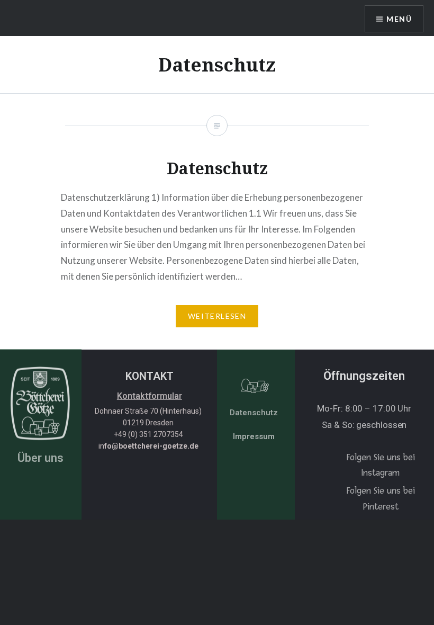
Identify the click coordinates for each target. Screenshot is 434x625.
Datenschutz (254, 412)
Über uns (40, 458)
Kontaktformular (149, 396)
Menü (399, 18)
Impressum (254, 436)
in (148, 446)
